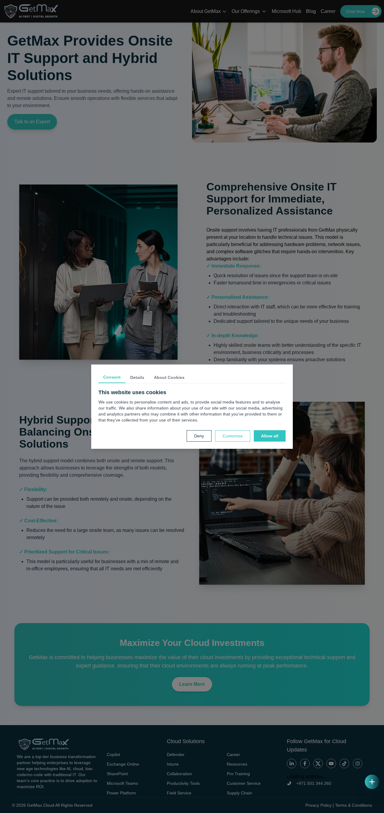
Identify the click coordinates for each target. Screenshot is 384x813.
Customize (233, 436)
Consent (112, 377)
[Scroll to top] (372, 801)
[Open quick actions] (372, 782)
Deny (199, 436)
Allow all (269, 436)
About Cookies (169, 377)
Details (137, 377)
